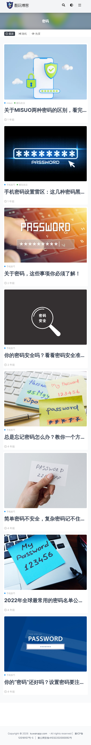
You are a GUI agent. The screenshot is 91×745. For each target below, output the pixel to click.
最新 (11, 33)
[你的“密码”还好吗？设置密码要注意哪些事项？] (45, 644)
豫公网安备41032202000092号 (55, 737)
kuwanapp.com (38, 733)
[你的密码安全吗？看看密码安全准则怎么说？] (45, 320)
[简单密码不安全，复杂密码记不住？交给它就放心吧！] (45, 480)
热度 (37, 33)
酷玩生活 (21, 103)
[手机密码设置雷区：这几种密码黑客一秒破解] (45, 153)
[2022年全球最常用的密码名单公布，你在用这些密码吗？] (45, 562)
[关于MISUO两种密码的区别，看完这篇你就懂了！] (45, 75)
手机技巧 (11, 184)
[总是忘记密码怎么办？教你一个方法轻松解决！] (45, 398)
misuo (9, 103)
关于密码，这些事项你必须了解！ (42, 273)
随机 (24, 33)
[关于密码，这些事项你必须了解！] (45, 235)
